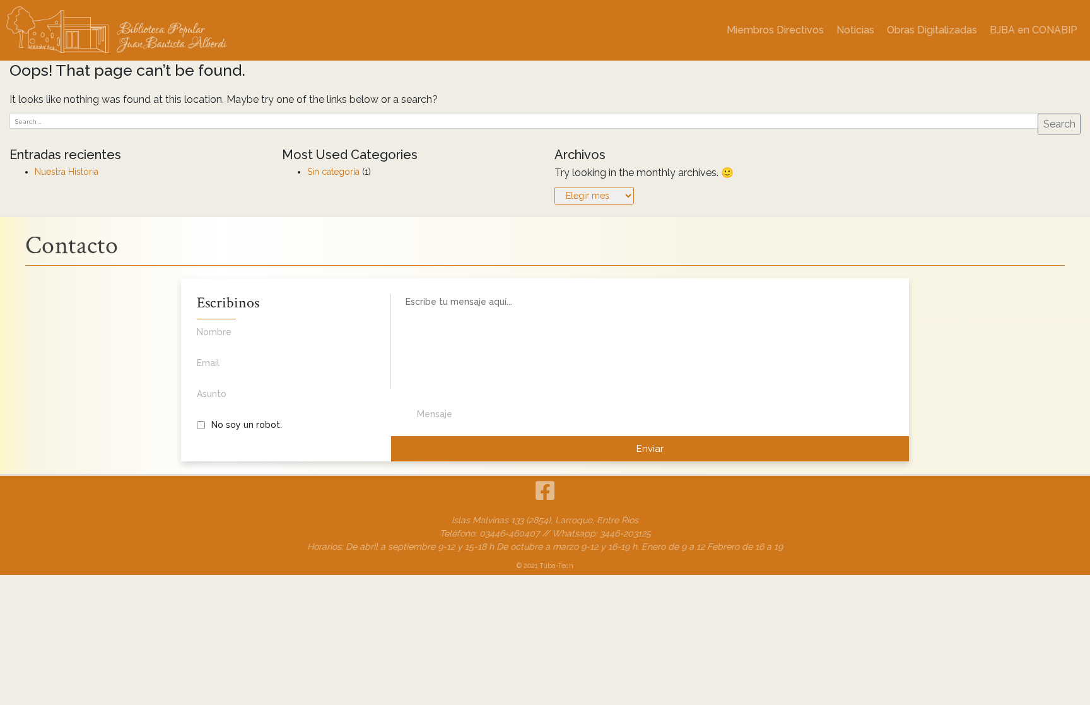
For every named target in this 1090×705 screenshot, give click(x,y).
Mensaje (434, 414)
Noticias (855, 30)
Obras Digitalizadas (932, 30)
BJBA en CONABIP (1033, 30)
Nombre (214, 332)
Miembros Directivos (775, 30)
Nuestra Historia (66, 172)
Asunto (211, 394)
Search (1059, 124)
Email (208, 363)
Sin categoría (333, 172)
